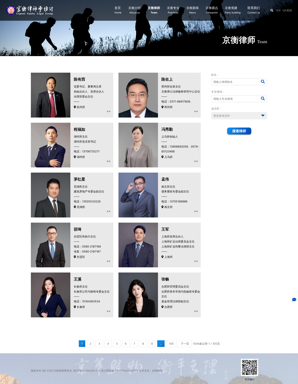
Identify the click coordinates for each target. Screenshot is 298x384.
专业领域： (218, 91)
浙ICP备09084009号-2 (86, 370)
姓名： (215, 74)
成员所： (216, 108)
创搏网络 (157, 370)
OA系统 (287, 10)
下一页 (185, 343)
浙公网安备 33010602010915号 (119, 370)
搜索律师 (239, 131)
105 (171, 343)
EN (279, 10)
